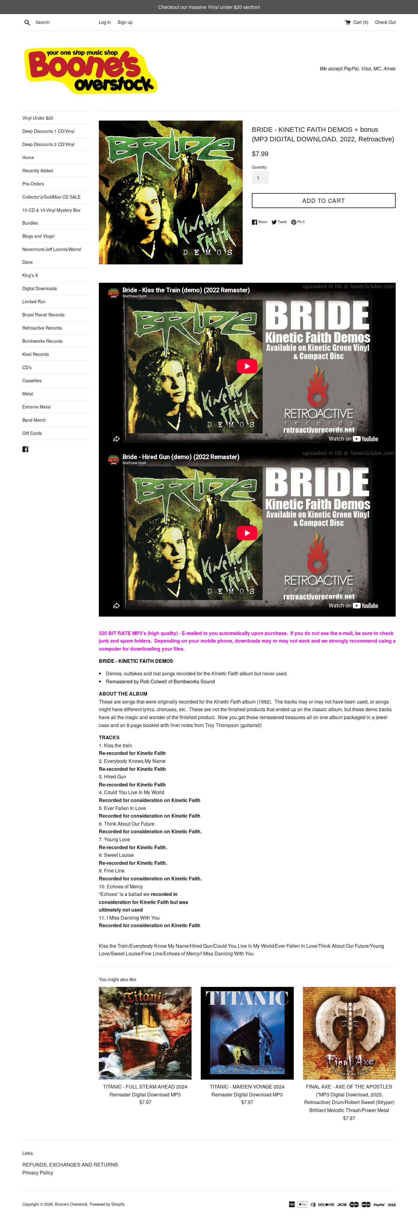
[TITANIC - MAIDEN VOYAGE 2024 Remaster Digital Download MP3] (247, 1033)
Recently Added (37, 170)
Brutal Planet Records (43, 315)
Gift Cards (32, 433)
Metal (27, 393)
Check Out (385, 22)
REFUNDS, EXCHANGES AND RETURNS (70, 1164)
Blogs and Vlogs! (38, 236)
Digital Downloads (39, 288)
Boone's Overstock (71, 1204)
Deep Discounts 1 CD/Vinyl (48, 131)
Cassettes (32, 380)
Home (28, 157)
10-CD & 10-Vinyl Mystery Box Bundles (51, 216)
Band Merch (34, 420)
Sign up (125, 22)
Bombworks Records (42, 341)
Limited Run (34, 301)
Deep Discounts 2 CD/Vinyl (48, 144)
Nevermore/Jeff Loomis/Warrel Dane (51, 255)
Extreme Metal (36, 407)
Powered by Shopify (107, 1204)
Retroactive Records (42, 328)
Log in (105, 22)
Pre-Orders (33, 184)
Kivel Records (35, 354)
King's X (30, 275)
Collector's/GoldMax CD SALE (51, 197)
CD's (27, 367)
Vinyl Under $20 (37, 118)
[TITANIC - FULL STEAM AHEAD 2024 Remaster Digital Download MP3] (145, 1033)
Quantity (259, 167)
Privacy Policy (37, 1172)
